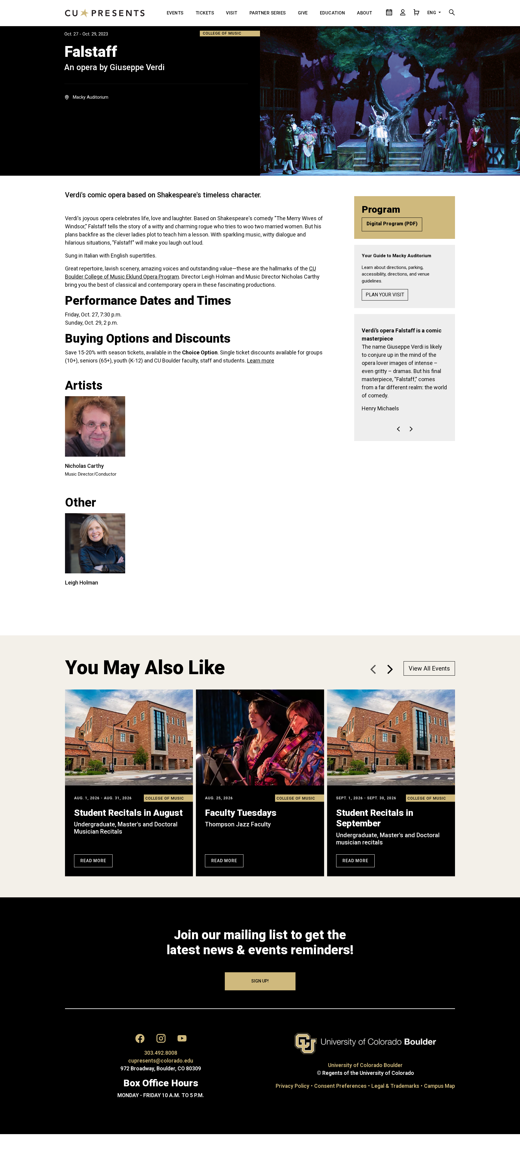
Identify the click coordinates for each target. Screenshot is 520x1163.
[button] (390, 669)
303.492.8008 (160, 1053)
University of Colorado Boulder (365, 1065)
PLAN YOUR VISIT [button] (385, 295)
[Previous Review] (398, 404)
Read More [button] (93, 860)
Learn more (260, 360)
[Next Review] (411, 404)
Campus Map (439, 1086)
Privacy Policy (292, 1086)
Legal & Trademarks (395, 1086)
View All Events (429, 668)
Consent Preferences (340, 1086)
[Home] (104, 12)
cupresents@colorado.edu (160, 1061)
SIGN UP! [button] (260, 981)
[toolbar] (404, 401)
